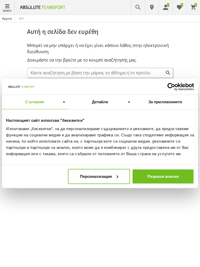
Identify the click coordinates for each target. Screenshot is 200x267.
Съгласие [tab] (34, 102)
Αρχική (7, 18)
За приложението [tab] (165, 102)
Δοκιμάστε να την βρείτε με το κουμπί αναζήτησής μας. (82, 60)
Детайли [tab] (100, 102)
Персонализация (96, 176)
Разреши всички (163, 176)
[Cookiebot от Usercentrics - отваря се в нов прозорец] (171, 87)
